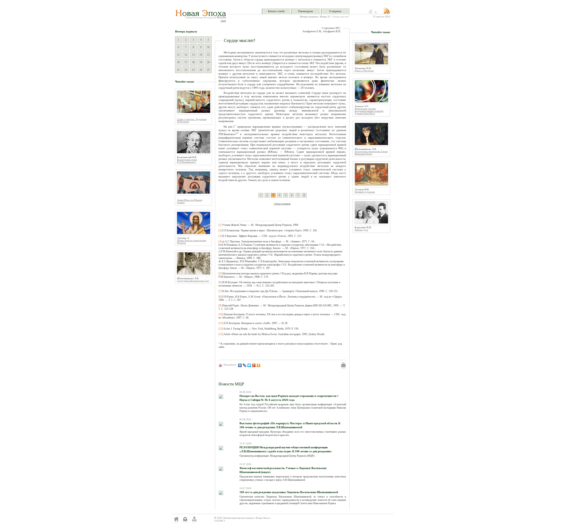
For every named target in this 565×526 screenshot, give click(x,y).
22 (186, 69)
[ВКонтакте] (240, 365)
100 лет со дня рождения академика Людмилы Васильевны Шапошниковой (288, 492)
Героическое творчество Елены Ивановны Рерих (371, 152)
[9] (220, 305)
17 (186, 62)
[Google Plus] (254, 365)
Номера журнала (309, 16)
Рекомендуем (305, 11)
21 (178, 69)
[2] (220, 230)
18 (193, 62)
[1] (220, 224)
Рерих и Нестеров (364, 71)
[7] (220, 291)
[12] (220, 328)
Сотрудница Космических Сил (193, 281)
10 (208, 47)
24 (201, 69)
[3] (220, 236)
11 (178, 54)
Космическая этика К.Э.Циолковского (187, 160)
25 (208, 69)
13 (193, 54)
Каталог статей (276, 11)
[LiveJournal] (244, 365)
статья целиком (282, 203)
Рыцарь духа (361, 230)
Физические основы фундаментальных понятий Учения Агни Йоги (369, 111)
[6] (220, 282)
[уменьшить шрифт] (376, 12)
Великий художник (365, 192)
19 (201, 62)
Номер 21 (325, 16)
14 (201, 54)
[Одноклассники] (258, 365)
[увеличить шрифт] (371, 12)
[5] (220, 273)
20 (208, 62)
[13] (220, 334)
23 (193, 69)
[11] (220, 323)
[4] (220, 241)
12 (186, 54)
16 (178, 62)
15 (208, 54)
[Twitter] (249, 365)
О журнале (335, 11)
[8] (220, 296)
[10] (220, 314)
